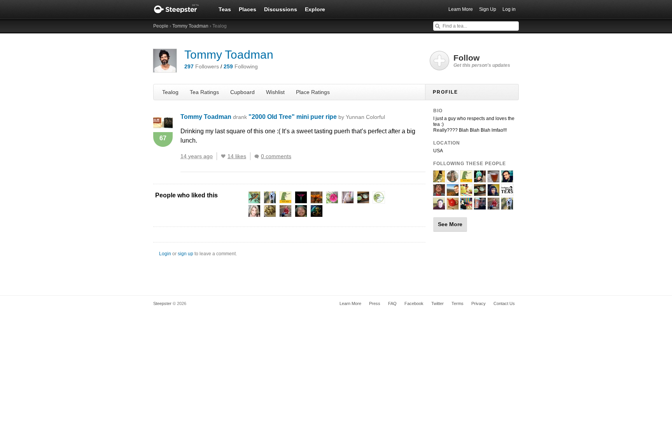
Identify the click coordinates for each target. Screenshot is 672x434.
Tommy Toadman (190, 26)
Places (247, 9)
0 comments (276, 156)
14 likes (237, 156)
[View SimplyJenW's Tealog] (452, 206)
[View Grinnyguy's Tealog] (439, 192)
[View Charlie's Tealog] (452, 192)
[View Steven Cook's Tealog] (480, 206)
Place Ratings (313, 92)
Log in (509, 9)
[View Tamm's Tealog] (439, 179)
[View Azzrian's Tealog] (493, 206)
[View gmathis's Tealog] (466, 192)
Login (165, 253)
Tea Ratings (204, 92)
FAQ (392, 303)
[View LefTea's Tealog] (466, 206)
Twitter (437, 303)
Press (374, 303)
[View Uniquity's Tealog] (493, 179)
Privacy (478, 303)
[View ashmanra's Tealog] (507, 206)
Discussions (280, 9)
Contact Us (504, 303)
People (160, 26)
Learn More (460, 9)
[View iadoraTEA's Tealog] (452, 179)
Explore (315, 9)
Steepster (180, 9)
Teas (225, 9)
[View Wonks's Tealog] (480, 179)
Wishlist (275, 92)
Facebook (414, 303)
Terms (458, 303)
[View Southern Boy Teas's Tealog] (507, 192)
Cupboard (242, 92)
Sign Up (487, 9)
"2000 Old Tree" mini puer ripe (316, 116)
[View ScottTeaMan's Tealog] (439, 206)
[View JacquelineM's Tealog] (493, 192)
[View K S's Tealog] (466, 179)
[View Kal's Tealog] (507, 179)
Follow (481, 60)
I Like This (223, 156)
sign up (185, 253)
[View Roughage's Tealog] (480, 192)
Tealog (170, 92)
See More (450, 224)
